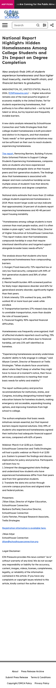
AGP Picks (7, 4)
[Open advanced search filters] (44, 25)
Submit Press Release (17, 677)
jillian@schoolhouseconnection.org (20, 541)
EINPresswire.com (18, 93)
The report (7, 153)
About (15, 671)
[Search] (38, 25)
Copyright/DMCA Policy (19, 683)
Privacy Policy (42, 683)
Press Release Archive (32, 671)
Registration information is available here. (24, 528)
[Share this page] (52, 25)
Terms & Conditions (41, 677)
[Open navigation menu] (5, 25)
